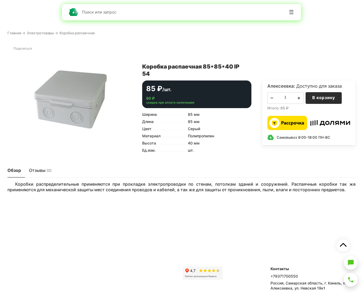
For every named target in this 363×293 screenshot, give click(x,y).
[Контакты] (351, 280)
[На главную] (73, 12)
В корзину (323, 97)
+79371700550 (284, 276)
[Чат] (351, 263)
